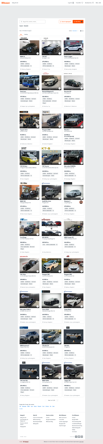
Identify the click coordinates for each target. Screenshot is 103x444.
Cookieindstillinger (76, 423)
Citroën (47, 406)
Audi (32, 406)
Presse (73, 417)
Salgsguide (23, 426)
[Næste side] (57, 400)
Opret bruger (62, 425)
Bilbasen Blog (49, 421)
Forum (47, 417)
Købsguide (35, 423)
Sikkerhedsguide (76, 427)
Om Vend (74, 431)
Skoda (35, 406)
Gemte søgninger (63, 421)
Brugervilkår (75, 419)
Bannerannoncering (77, 425)
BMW (28, 406)
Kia (50, 406)
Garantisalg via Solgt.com (24, 420)
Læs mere (81, 441)
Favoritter (61, 419)
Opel (53, 406)
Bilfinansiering (36, 419)
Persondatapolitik (76, 421)
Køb (21, 34)
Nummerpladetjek (37, 421)
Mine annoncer (63, 417)
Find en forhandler (38, 417)
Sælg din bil (23, 417)
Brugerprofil (62, 423)
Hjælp (73, 429)
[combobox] (32, 21)
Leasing (26, 34)
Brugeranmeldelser (51, 419)
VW (20, 406)
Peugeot (39, 406)
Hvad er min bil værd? (24, 423)
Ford (43, 406)
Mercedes (24, 406)
